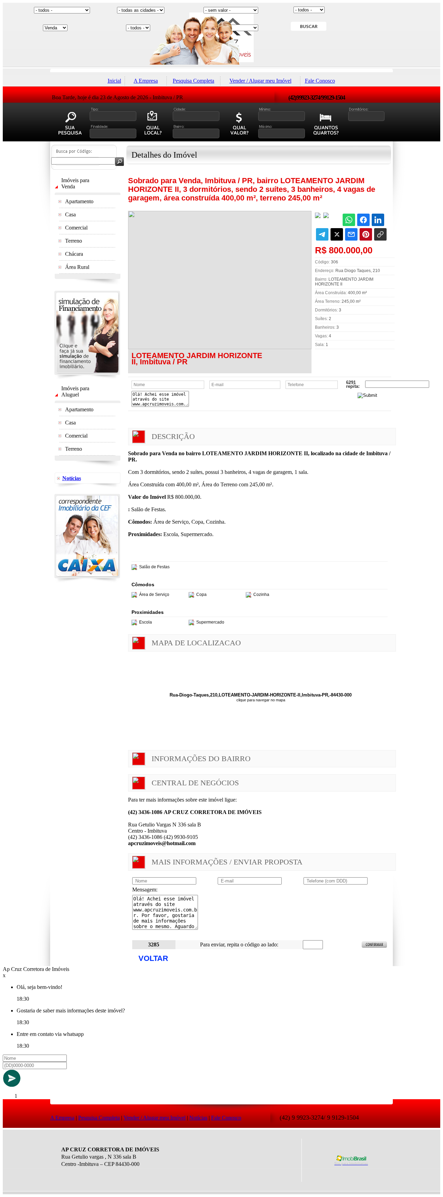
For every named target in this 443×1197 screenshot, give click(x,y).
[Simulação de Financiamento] (87, 377)
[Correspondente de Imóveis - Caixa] (87, 581)
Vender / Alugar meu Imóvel (260, 81)
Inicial (114, 81)
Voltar (153, 958)
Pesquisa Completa (193, 81)
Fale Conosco (320, 81)
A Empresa (146, 81)
